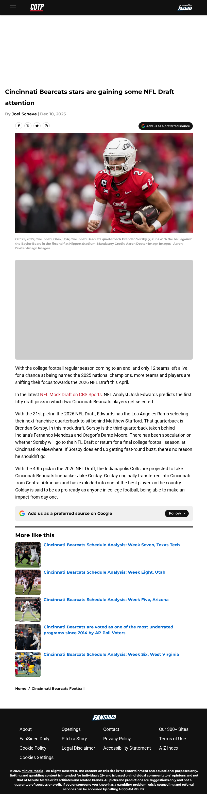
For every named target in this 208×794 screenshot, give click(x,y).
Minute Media (32, 771)
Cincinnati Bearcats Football (58, 688)
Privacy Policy (117, 738)
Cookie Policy (33, 748)
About (26, 729)
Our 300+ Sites (173, 729)
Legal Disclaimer (78, 748)
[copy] (46, 125)
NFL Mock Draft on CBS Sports (71, 394)
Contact (111, 729)
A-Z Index (168, 748)
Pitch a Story (74, 738)
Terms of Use (172, 738)
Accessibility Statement (127, 748)
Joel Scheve (24, 114)
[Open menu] (13, 8)
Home (20, 688)
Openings (71, 729)
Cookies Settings (37, 757)
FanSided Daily (34, 738)
